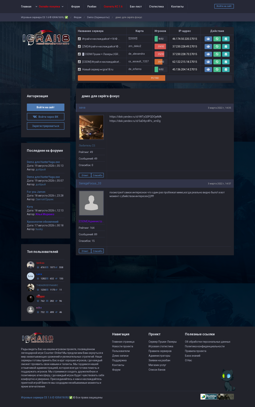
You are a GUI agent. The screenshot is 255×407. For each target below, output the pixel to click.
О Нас (188, 360)
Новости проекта (122, 346)
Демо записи (120, 355)
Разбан (91, 6)
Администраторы (159, 355)
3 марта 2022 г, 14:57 (219, 183)
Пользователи (121, 351)
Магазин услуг (157, 365)
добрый (41, 169)
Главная (26, 6)
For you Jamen (36, 191)
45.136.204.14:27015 (184, 69)
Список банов (157, 369)
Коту (30, 206)
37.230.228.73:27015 (184, 54)
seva (82, 107)
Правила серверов (160, 351)
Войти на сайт (224, 6)
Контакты (177, 6)
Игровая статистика (161, 346)
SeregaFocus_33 (90, 183)
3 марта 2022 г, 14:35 (219, 107)
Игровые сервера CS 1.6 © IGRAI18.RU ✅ (44, 17)
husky (39, 229)
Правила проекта (195, 351)
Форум (75, 6)
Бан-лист (136, 6)
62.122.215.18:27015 (184, 61)
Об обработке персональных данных (207, 341)
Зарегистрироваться (45, 125)
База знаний (192, 355)
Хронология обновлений (42, 221)
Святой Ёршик (45, 199)
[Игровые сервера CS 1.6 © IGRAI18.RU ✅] (45, 38)
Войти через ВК (47, 116)
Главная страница (123, 341)
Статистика (156, 6)
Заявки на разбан (159, 360)
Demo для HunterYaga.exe (43, 161)
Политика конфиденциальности (205, 346)
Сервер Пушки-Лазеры (163, 341)
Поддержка (119, 360)
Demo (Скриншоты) (98, 17)
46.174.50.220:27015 (184, 38)
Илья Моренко (45, 214)
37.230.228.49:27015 (184, 46)
